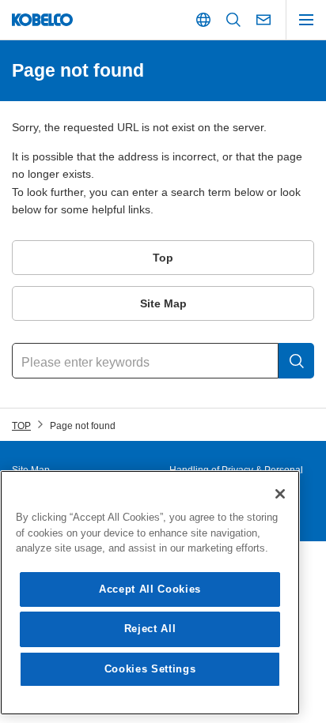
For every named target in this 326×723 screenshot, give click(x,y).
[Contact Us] (263, 20)
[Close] (280, 493)
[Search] (296, 360)
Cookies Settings (150, 669)
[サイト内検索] (233, 20)
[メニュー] (306, 20)
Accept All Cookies (150, 589)
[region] (150, 592)
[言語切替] (203, 20)
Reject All (150, 629)
